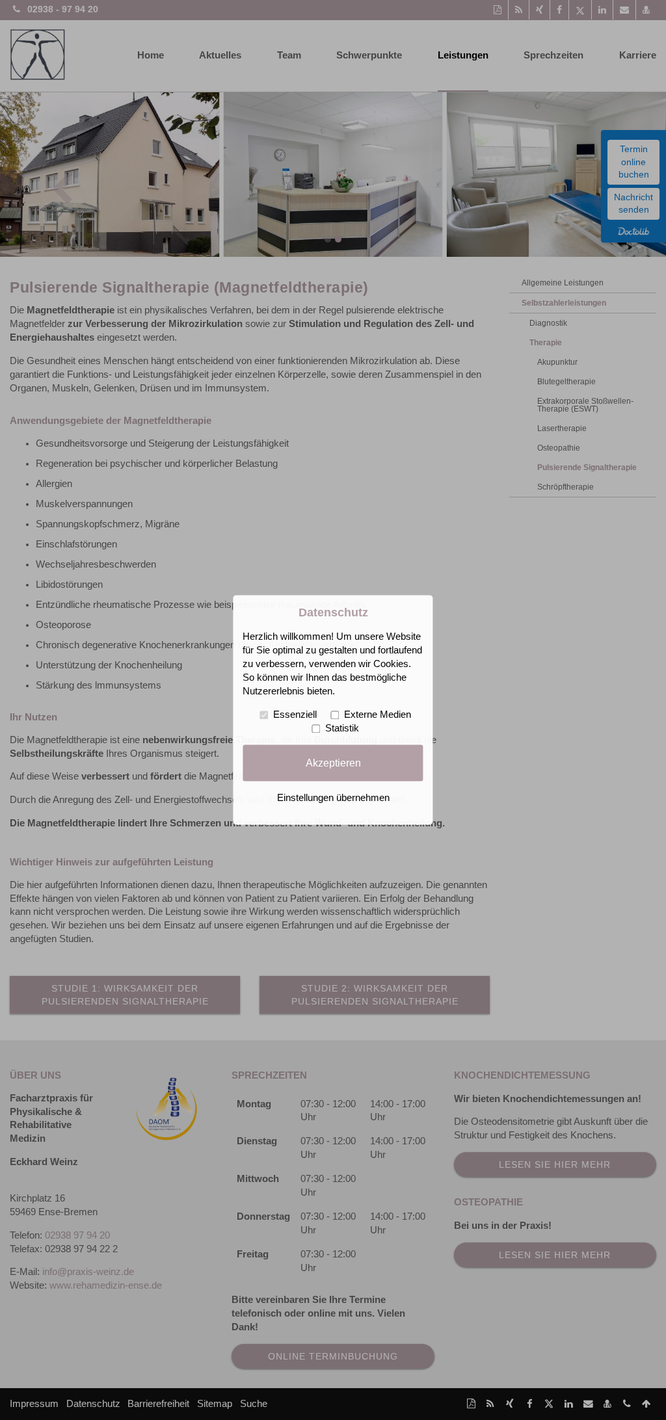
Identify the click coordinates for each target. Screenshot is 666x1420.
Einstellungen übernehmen (333, 798)
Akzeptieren (333, 763)
